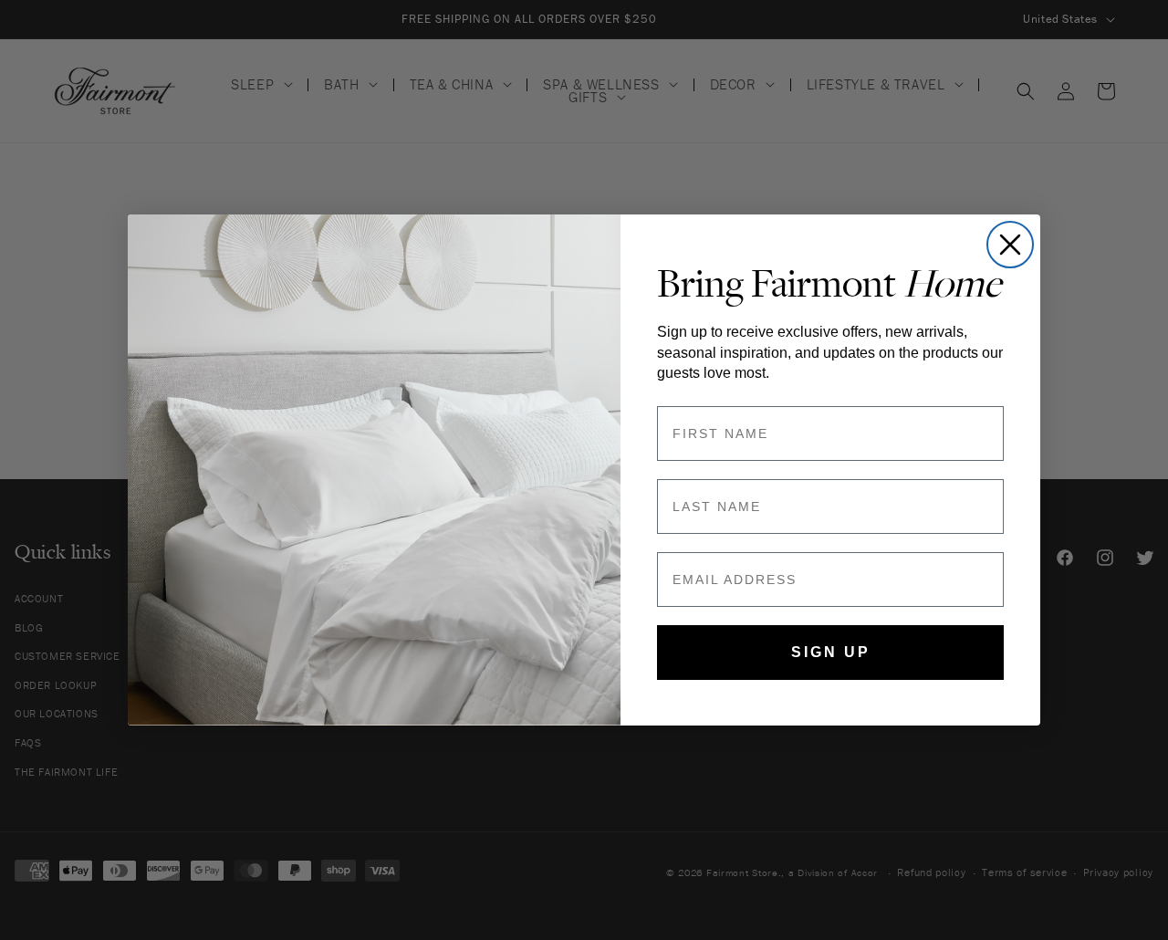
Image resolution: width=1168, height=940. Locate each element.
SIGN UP (831, 652)
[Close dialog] (1010, 244)
